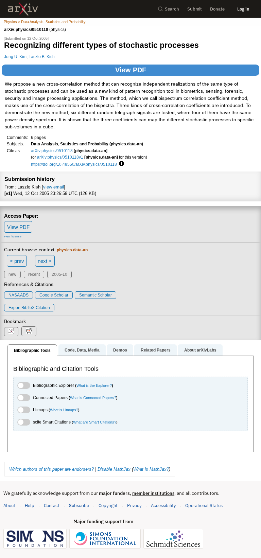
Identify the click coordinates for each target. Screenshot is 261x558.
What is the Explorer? (94, 385)
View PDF (130, 70)
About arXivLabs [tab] (200, 350)
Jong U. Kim (15, 56)
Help (29, 505)
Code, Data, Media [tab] (82, 350)
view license (12, 236)
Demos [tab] (120, 350)
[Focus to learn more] (120, 164)
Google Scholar (53, 295)
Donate (217, 9)
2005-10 (59, 274)
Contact (51, 505)
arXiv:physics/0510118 (52, 150)
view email (53, 187)
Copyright (108, 505)
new (12, 274)
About (9, 505)
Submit (194, 9)
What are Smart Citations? (94, 422)
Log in (243, 9)
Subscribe (79, 505)
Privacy (134, 505)
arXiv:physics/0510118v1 (60, 157)
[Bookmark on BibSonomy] (11, 331)
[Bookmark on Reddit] (28, 331)
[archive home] (23, 9)
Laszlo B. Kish (42, 56)
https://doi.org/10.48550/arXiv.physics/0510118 (74, 164)
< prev (17, 261)
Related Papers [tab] (156, 350)
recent (34, 274)
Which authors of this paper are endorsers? (51, 469)
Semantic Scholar (95, 295)
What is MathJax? (151, 469)
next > (45, 261)
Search (172, 9)
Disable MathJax (114, 469)
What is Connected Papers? (93, 398)
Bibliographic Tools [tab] (32, 350)
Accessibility (163, 505)
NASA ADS (18, 295)
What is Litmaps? (64, 410)
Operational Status (204, 505)
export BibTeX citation (29, 307)
